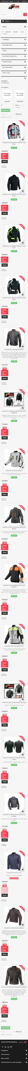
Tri (1, 105)
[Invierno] (20, 94)
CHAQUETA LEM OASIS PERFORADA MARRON (14, 987)
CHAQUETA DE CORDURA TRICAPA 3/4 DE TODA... (14, 143)
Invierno (20, 101)
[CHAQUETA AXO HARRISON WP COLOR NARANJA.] (14, 573)
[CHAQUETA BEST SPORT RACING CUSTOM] (14, 691)
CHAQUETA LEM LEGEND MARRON (14, 928)
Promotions (7, 62)
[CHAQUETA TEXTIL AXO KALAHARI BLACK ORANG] (14, 515)
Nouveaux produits (10, 56)
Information (7, 45)
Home (5, 51)
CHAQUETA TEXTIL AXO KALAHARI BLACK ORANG (14, 528)
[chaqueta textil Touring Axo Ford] (14, 634)
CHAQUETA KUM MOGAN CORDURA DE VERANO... (14, 815)
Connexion (24, 1)
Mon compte (5, 1058)
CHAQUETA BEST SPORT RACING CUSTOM (14, 702)
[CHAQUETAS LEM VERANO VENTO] (14, 338)
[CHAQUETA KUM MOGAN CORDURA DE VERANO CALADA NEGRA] (14, 803)
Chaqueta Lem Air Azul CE (14, 873)
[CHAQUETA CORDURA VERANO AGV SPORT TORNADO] (14, 399)
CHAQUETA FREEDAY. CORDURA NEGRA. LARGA (14, 758)
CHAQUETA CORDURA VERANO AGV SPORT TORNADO (14, 412)
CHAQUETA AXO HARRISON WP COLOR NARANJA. (14, 586)
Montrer (17, 105)
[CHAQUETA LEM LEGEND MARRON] (14, 916)
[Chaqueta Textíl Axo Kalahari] (14, 459)
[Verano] (7, 94)
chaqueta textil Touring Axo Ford (14, 646)
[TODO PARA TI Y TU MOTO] (14, 6)
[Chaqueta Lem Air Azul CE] (14, 861)
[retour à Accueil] (2, 32)
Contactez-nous (5, 1)
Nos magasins (7, 67)
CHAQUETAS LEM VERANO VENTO (14, 349)
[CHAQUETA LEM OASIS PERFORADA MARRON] (14, 975)
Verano (7, 101)
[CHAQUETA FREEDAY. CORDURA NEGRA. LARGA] (14, 746)
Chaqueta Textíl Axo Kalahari (14, 470)
